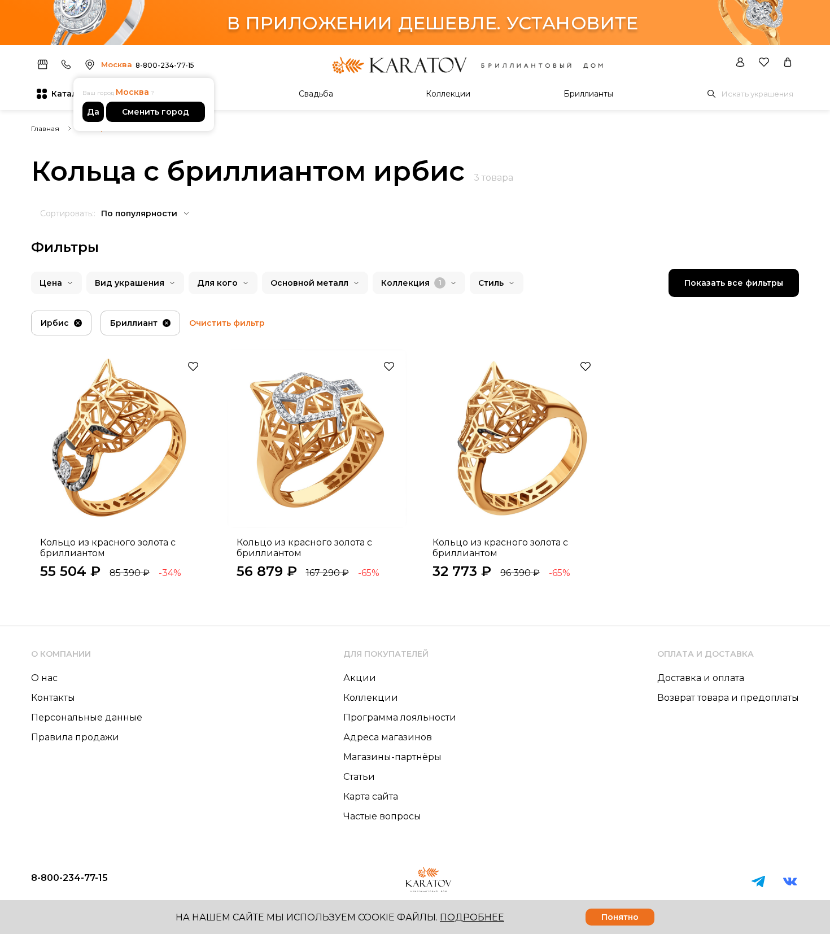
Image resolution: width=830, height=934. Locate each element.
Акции (359, 678)
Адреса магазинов (387, 737)
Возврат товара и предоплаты (728, 697)
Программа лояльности (399, 717)
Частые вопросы (382, 816)
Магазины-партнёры (392, 757)
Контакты (53, 697)
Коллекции (448, 94)
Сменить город (155, 112)
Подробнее (472, 917)
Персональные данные (86, 717)
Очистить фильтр (227, 323)
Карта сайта (370, 796)
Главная (45, 128)
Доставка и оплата (700, 678)
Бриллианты (588, 94)
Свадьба (316, 94)
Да (93, 112)
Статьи (359, 776)
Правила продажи (75, 737)
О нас (44, 678)
